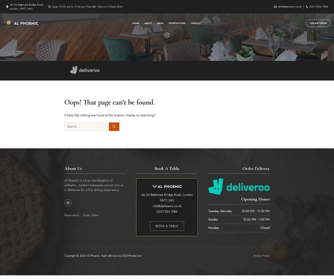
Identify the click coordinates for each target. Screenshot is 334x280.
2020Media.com (132, 256)
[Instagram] (167, 35)
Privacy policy (261, 256)
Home (135, 23)
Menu (160, 23)
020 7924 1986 (318, 7)
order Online (90, 215)
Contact (196, 23)
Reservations (177, 23)
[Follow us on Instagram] (67, 202)
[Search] (114, 126)
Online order (318, 23)
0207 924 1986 (167, 211)
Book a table (167, 226)
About (148, 23)
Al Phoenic (26, 23)
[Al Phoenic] (8, 23)
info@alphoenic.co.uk (289, 7)
